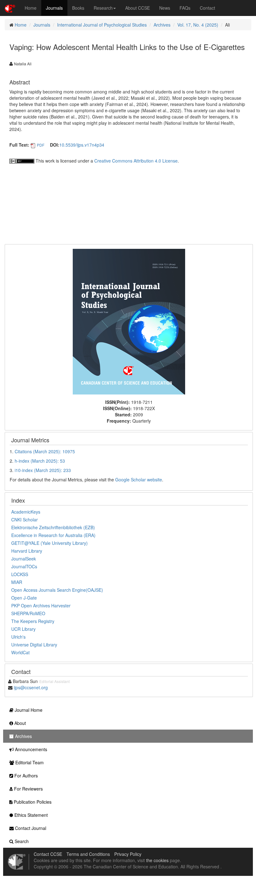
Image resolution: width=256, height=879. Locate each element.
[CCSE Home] (10, 8)
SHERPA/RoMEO (28, 613)
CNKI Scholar (24, 519)
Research (103, 8)
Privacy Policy (127, 854)
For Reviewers (28, 789)
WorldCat (20, 652)
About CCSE (137, 8)
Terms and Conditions (88, 854)
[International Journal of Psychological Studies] (128, 321)
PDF (40, 145)
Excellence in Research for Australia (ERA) (53, 535)
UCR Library (23, 629)
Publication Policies (32, 802)
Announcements (30, 749)
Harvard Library (26, 551)
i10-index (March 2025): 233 (43, 470)
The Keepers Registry (32, 621)
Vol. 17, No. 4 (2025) (197, 25)
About (19, 723)
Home (31, 8)
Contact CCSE (48, 854)
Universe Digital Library (34, 644)
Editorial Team (29, 762)
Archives (162, 25)
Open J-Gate (24, 598)
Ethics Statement (30, 815)
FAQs (185, 8)
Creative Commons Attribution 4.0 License (136, 161)
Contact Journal (30, 828)
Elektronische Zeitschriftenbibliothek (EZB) (53, 527)
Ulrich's (18, 637)
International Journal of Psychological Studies (102, 25)
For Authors (25, 775)
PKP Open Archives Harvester (41, 605)
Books (78, 8)
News (164, 8)
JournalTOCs (24, 566)
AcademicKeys (25, 512)
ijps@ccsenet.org (31, 687)
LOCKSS (19, 574)
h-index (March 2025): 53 (40, 461)
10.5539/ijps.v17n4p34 (81, 145)
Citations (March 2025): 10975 (45, 451)
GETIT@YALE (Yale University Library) (49, 543)
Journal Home (27, 710)
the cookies (157, 860)
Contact (207, 8)
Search (21, 841)
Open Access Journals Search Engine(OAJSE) (57, 590)
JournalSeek (23, 558)
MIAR (16, 582)
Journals (54, 8)
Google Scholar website (138, 479)
